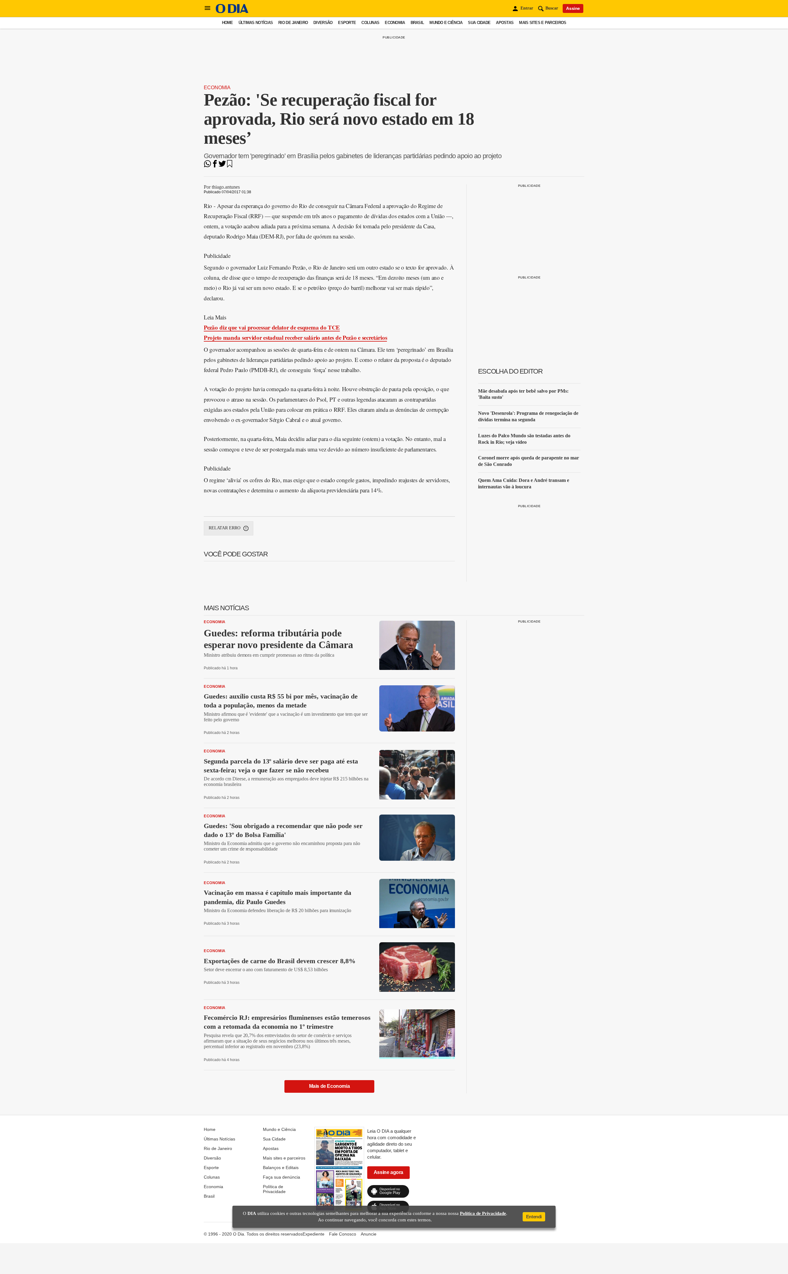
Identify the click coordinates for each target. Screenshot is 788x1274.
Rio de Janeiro (293, 22)
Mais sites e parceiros (542, 22)
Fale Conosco (342, 1234)
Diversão (322, 22)
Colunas (370, 22)
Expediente (313, 1234)
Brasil (417, 22)
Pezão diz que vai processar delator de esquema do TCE (272, 327)
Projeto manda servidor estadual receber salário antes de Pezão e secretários (295, 337)
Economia (395, 22)
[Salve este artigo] (229, 165)
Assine (573, 8)
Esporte (347, 22)
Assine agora (388, 1172)
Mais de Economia (329, 1086)
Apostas (504, 22)
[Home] (232, 11)
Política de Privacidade (274, 1189)
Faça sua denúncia (281, 1177)
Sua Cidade (479, 22)
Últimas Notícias (256, 22)
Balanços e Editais (281, 1167)
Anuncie (368, 1234)
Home (227, 22)
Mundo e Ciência (445, 22)
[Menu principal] (207, 8)
